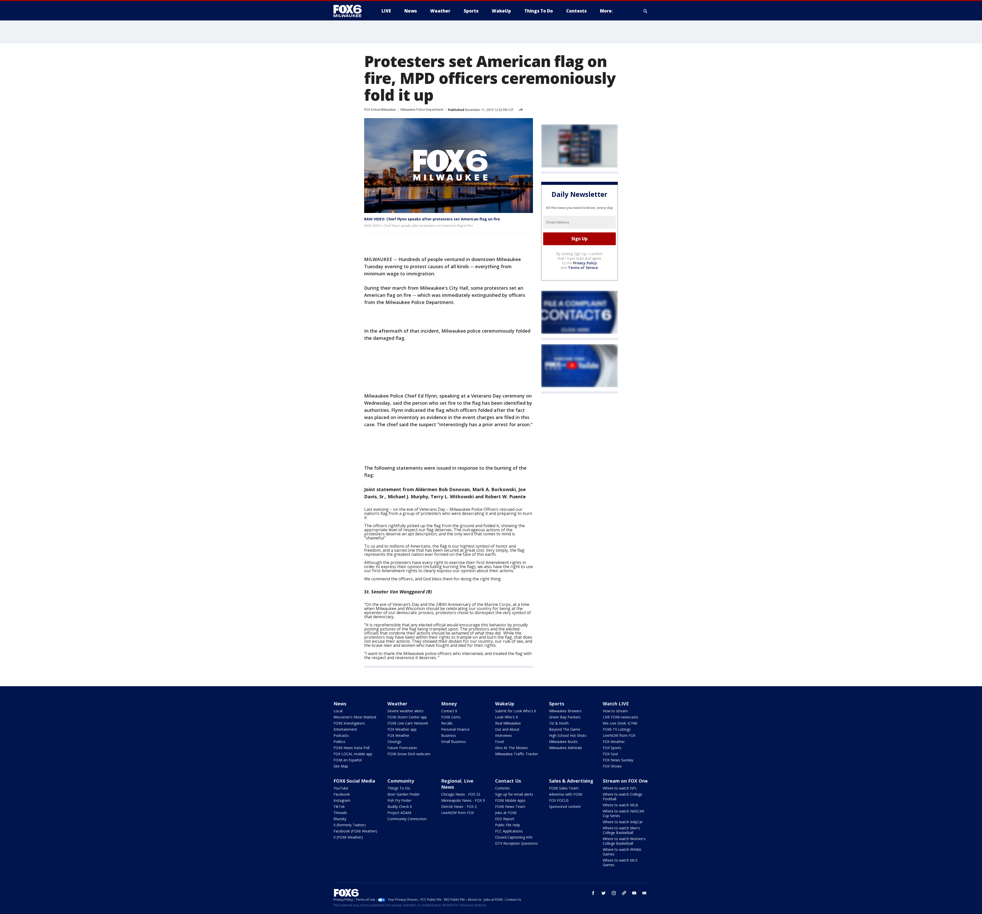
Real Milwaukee (508, 723)
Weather (397, 704)
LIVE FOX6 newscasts (620, 717)
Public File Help (507, 824)
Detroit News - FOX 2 (459, 806)
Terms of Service (583, 267)
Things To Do (398, 788)
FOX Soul (610, 753)
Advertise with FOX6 (565, 794)
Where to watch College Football (622, 796)
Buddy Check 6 (399, 806)
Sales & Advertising (571, 781)
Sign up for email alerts (514, 794)
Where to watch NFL (620, 788)
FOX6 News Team (510, 806)
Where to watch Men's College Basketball (621, 830)
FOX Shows (612, 766)
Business (448, 735)
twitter (603, 893)
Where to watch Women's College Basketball (624, 841)
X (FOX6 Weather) (348, 837)
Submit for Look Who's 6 (515, 710)
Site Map (340, 766)
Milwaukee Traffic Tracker (516, 753)
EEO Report (504, 818)
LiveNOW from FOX (619, 735)
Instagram (341, 800)
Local (337, 710)
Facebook (341, 794)
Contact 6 (449, 710)
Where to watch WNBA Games (622, 851)
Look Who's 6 (506, 717)
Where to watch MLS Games (620, 862)
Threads (340, 812)
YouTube (340, 788)
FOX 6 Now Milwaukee (380, 109)
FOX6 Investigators (349, 723)
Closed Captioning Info (514, 837)
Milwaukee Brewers (565, 710)
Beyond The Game (564, 729)
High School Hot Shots (567, 735)
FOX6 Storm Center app (407, 717)
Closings (394, 741)
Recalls (447, 723)
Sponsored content (565, 806)
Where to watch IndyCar (623, 821)
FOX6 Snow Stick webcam (408, 753)
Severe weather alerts (405, 710)
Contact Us (508, 781)
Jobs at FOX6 (506, 812)
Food (499, 741)
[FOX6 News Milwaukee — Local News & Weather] (350, 11)
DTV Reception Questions (516, 843)
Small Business (453, 741)
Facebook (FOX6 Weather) (355, 831)
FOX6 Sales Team (563, 788)
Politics (339, 741)
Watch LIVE (616, 704)
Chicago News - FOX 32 (460, 794)
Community (400, 781)
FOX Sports (612, 747)
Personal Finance (455, 729)
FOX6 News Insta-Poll (351, 747)
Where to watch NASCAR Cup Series (623, 813)
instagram (614, 893)
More (606, 11)
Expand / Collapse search (645, 11)
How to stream (615, 710)
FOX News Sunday (618, 760)
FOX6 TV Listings (617, 729)
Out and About (507, 729)
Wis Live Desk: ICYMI (620, 723)
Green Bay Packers (565, 717)
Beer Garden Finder (403, 794)
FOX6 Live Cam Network (407, 723)
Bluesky (339, 818)
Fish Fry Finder (399, 800)
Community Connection (407, 818)
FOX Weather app (402, 729)
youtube (634, 893)
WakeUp (504, 704)
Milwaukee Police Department (421, 109)
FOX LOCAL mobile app (352, 753)
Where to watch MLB (620, 805)
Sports (556, 704)
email (644, 893)
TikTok (339, 806)
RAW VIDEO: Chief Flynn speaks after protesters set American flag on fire (432, 219)
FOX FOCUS (559, 800)
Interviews (503, 735)
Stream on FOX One (625, 781)
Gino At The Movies (511, 747)
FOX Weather (398, 735)
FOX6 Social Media (354, 781)
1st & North (559, 723)
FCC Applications (509, 831)
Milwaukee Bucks (563, 741)
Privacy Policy (585, 263)
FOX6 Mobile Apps (510, 800)
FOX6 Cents (451, 717)
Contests (502, 788)
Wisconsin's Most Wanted (354, 717)
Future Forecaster (402, 747)
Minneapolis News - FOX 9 (463, 800)
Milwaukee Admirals (565, 747)
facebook (593, 893)
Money (449, 704)
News (339, 704)
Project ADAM (399, 812)
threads (624, 893)
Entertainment (345, 729)
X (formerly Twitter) (349, 824)
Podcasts (341, 735)
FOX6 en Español (347, 760)
